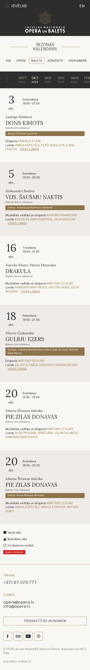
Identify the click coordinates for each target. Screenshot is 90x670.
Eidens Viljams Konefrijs (33, 219)
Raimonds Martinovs (31, 287)
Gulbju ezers (24, 339)
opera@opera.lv (18, 601)
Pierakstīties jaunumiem (45, 621)
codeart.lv (24, 661)
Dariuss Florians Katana (58, 365)
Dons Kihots (24, 123)
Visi (8, 60)
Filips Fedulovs (53, 145)
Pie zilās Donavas (31, 416)
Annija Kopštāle (27, 145)
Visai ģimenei (78, 60)
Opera (21, 60)
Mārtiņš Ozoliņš (60, 283)
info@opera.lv (16, 606)
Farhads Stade (29, 141)
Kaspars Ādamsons (62, 215)
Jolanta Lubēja (26, 365)
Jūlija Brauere (64, 219)
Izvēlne (19, 6)
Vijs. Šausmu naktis (34, 197)
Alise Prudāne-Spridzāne (34, 433)
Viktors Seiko (58, 287)
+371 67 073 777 (20, 582)
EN (82, 6)
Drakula (18, 271)
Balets (36, 60)
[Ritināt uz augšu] (80, 660)
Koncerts (55, 60)
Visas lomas (29, 149)
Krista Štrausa (53, 507)
